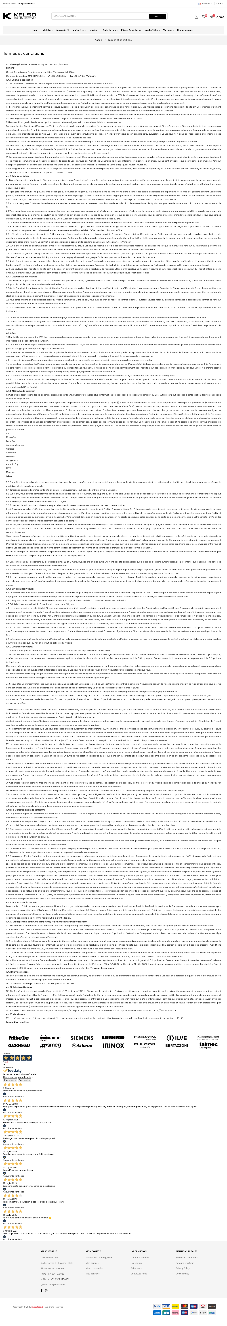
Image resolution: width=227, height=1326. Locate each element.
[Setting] (196, 17)
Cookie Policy (182, 1273)
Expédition (136, 1263)
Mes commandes (94, 1268)
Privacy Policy (183, 1268)
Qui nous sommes (140, 1257)
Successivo (24, 1080)
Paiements (136, 1268)
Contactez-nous (139, 1273)
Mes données (93, 1273)
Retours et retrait (185, 1263)
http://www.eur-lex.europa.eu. (100, 968)
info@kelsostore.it (26, 3)
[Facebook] (42, 1290)
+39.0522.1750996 (60, 1279)
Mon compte (92, 1263)
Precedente (10, 1080)
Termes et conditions (187, 1257)
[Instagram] (46, 1290)
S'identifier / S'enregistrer (99, 1257)
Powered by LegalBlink (17, 1022)
